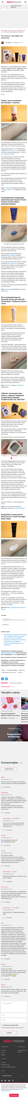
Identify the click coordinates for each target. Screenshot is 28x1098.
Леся (2, 923)
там (15, 654)
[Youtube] (5, 1081)
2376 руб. (7, 385)
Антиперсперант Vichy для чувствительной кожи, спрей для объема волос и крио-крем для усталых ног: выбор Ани (15, 636)
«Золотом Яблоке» (20, 508)
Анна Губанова (8, 42)
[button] (11, 458)
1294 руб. (9, 189)
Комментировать (6, 686)
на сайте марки (14, 607)
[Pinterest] (13, 1081)
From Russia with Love (11, 150)
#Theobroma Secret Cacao (8, 672)
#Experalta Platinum (11, 670)
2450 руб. (7, 506)
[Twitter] (9, 1081)
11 (21, 42)
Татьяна (3, 851)
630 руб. (7, 289)
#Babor (3, 670)
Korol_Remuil (4, 887)
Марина (3, 984)
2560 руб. (19, 385)
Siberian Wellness (11, 255)
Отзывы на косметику (7, 711)
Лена (9, 263)
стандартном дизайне (9, 154)
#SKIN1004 (21, 670)
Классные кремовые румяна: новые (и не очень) (10, 714)
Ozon (6, 291)
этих (2, 185)
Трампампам (4, 792)
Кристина (14, 263)
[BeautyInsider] (14, 2)
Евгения (3, 835)
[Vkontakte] (2, 1081)
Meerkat (3, 964)
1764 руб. (7, 188)
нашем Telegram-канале (8, 652)
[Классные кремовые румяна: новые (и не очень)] (10, 703)
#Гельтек (19, 672)
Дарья (2, 777)
